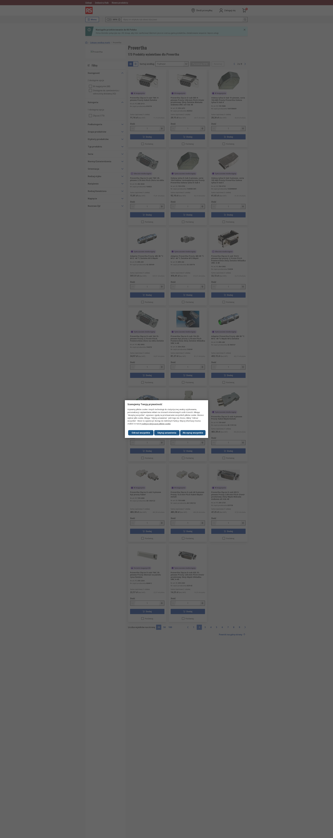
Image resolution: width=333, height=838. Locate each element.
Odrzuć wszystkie (141, 432)
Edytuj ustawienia (167, 432)
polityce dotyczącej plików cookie (156, 423)
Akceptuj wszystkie (193, 432)
